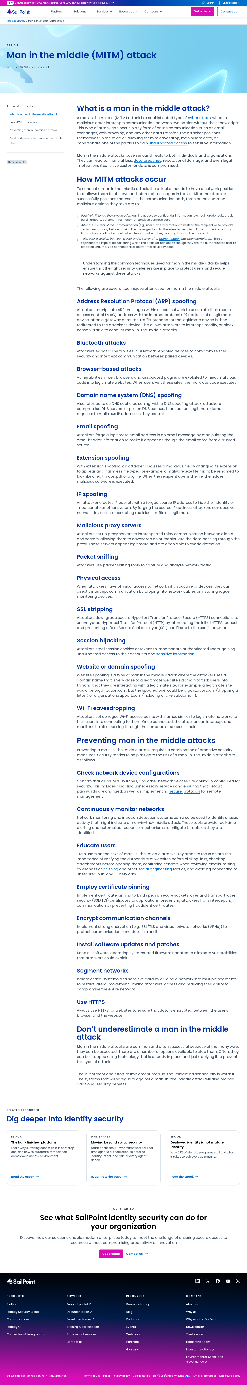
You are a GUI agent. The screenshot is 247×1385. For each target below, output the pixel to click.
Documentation (78, 1312)
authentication (169, 239)
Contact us (228, 11)
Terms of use (92, 1376)
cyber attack (199, 117)
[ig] (238, 1281)
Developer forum (79, 1319)
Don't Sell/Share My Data (168, 1376)
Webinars (133, 1334)
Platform (13, 1304)
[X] (208, 1281)
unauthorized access (168, 143)
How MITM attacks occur (25, 122)
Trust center (195, 1334)
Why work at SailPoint (201, 1319)
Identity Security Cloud (23, 1312)
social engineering (155, 869)
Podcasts (132, 1319)
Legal (106, 1376)
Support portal (77, 1304)
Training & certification (83, 1327)
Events (131, 1327)
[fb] (218, 1281)
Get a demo (202, 11)
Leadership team (198, 1342)
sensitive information (175, 654)
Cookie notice (141, 1376)
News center (195, 1327)
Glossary (132, 1349)
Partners (132, 1342)
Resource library (16, 21)
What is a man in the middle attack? (33, 114)
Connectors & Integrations (26, 1334)
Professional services (81, 1334)
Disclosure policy (229, 1376)
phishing (110, 869)
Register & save (101, 2)
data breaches (147, 160)
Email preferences (204, 1376)
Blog (129, 1312)
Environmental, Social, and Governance (204, 1359)
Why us (191, 1312)
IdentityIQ (14, 1327)
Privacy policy (121, 1376)
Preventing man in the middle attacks (34, 130)
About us (192, 1304)
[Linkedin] (197, 1281)
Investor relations (198, 1349)
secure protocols (184, 791)
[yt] (228, 1281)
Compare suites (18, 1319)
